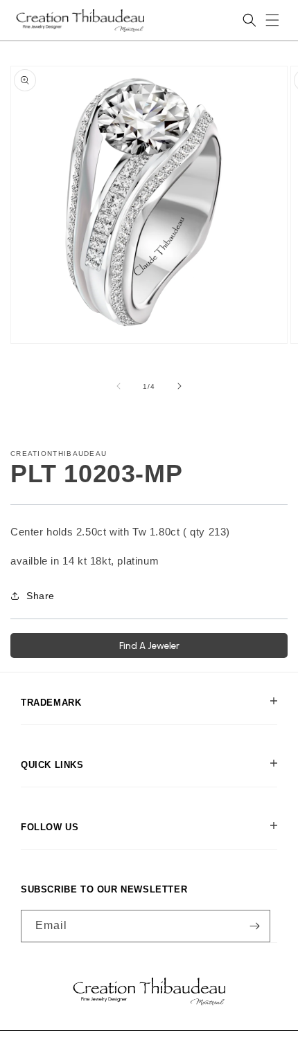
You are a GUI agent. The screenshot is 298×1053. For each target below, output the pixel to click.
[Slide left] (118, 386)
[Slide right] (179, 386)
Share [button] (40, 595)
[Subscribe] (254, 926)
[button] (272, 20)
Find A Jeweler (149, 645)
